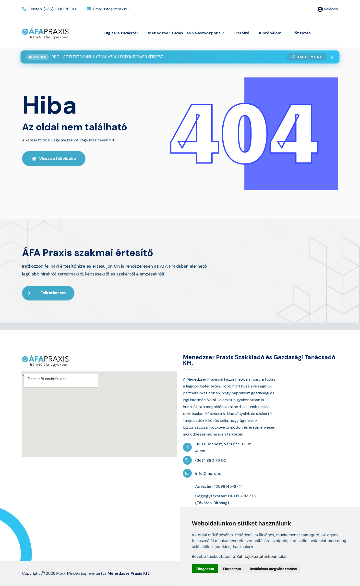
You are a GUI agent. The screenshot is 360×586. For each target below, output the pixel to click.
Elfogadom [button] (205, 569)
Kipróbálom (270, 33)
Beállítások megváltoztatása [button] (273, 569)
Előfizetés (301, 33)
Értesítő (241, 33)
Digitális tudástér (121, 33)
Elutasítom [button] (232, 569)
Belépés (331, 9)
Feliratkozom (53, 292)
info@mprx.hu (208, 473)
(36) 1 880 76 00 (210, 460)
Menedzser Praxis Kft (128, 573)
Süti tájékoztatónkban (256, 556)
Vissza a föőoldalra (57, 158)
